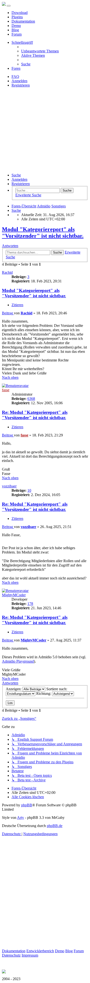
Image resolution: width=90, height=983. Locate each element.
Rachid (7, 272)
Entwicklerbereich (40, 951)
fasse (5, 390)
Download (20, 13)
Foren (16, 68)
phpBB (26, 805)
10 (29, 490)
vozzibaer (9, 486)
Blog (15, 30)
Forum (17, 34)
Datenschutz (11, 955)
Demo (16, 26)
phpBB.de (54, 826)
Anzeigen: (14, 689)
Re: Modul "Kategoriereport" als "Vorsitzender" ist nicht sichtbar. (34, 415)
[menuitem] (40, 51)
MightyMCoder (14, 595)
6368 (31, 399)
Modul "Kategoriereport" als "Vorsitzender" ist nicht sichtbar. (43, 232)
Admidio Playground (18, 661)
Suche (16, 175)
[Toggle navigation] (9, 5)
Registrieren (21, 184)
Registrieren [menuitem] (21, 85)
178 (30, 604)
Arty (20, 817)
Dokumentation (23, 21)
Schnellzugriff (22, 42)
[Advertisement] (45, 130)
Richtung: (44, 693)
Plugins (17, 17)
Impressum (30, 955)
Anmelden (19, 179)
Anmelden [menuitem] (19, 81)
